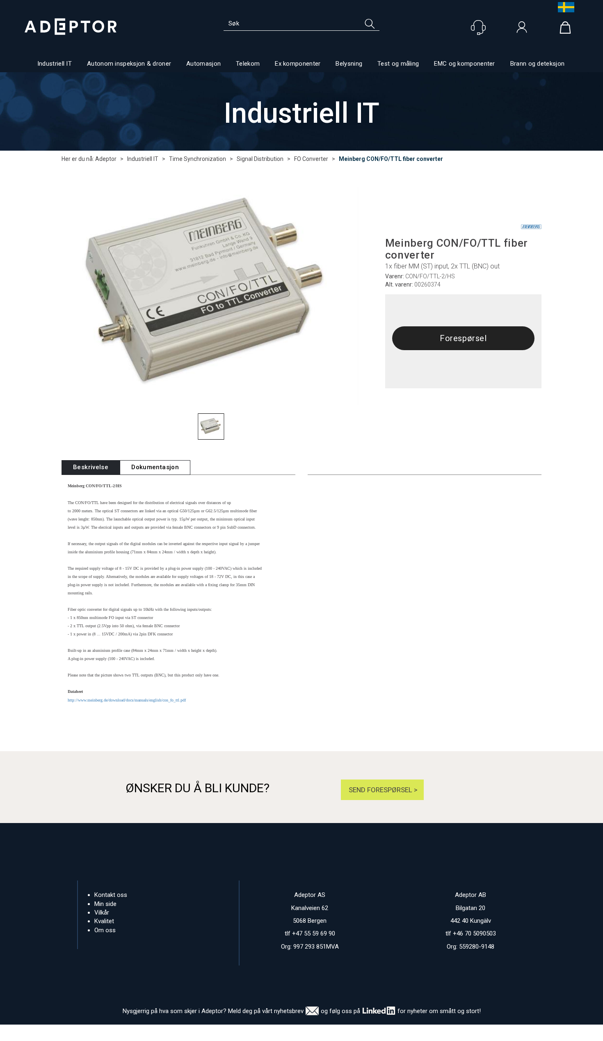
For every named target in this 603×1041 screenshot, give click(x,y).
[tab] (91, 467)
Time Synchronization (197, 159)
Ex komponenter (297, 63)
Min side (105, 904)
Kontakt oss (110, 895)
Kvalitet (104, 921)
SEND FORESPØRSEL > (382, 790)
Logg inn (522, 29)
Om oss (105, 930)
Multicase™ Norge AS (465, 1033)
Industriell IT (54, 63)
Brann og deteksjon (537, 63)
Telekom (248, 63)
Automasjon (203, 63)
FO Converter (311, 159)
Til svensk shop (564, 7)
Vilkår (101, 912)
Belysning (349, 63)
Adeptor (105, 159)
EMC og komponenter (464, 63)
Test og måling (398, 63)
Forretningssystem (335, 1033)
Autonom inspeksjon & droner (129, 63)
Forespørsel (463, 338)
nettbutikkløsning (390, 1033)
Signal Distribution (260, 159)
